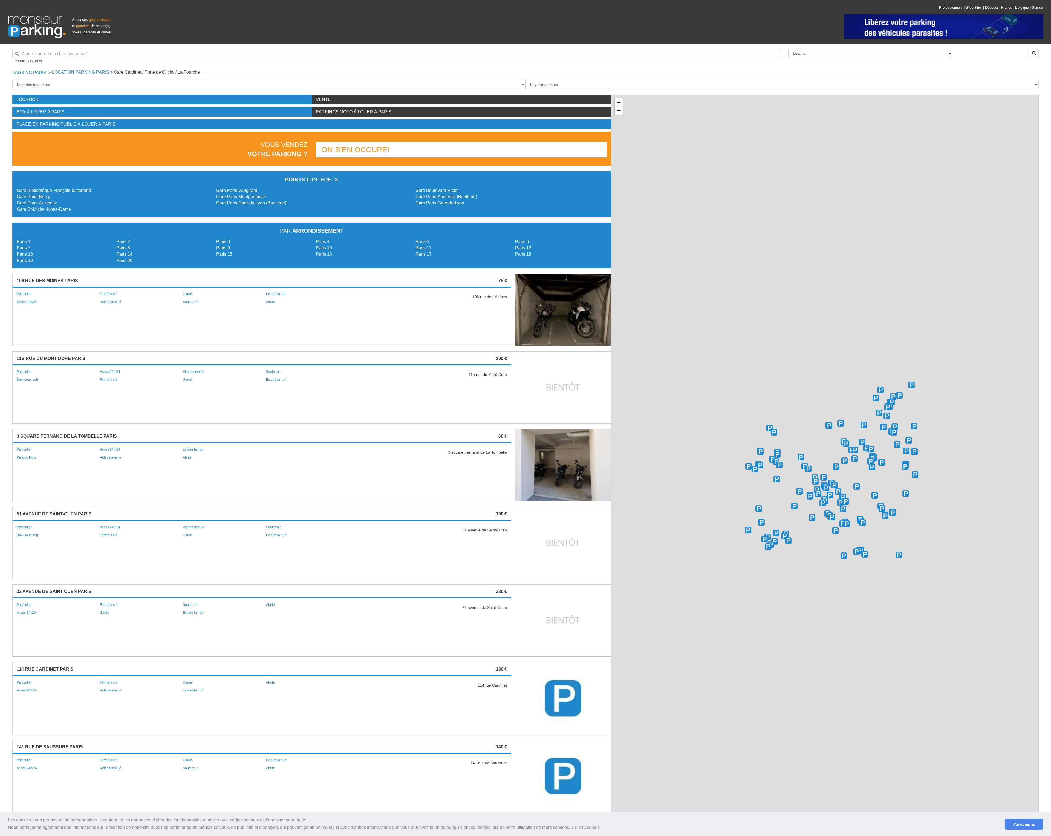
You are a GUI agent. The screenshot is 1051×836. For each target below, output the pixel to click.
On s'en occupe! (355, 149)
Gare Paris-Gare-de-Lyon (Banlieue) (251, 203)
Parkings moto (353, 111)
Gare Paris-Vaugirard (236, 190)
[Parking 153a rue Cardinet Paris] (846, 443)
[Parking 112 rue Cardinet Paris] (810, 496)
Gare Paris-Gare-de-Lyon (439, 203)
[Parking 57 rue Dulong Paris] (838, 491)
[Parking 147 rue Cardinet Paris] (836, 466)
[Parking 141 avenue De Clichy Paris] (862, 442)
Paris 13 (25, 254)
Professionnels (951, 7)
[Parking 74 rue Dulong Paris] (834, 485)
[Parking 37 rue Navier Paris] (899, 395)
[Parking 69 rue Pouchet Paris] (876, 398)
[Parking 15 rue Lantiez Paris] (887, 407)
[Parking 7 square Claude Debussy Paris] (822, 503)
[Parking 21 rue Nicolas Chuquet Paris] (755, 469)
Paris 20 (124, 260)
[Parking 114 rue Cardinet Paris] (818, 493)
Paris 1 (23, 241)
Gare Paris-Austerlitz (37, 203)
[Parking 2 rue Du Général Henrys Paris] (911, 385)
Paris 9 (223, 248)
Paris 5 (422, 241)
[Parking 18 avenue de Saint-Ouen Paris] (905, 466)
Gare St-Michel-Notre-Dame (44, 209)
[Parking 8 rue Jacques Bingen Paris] (812, 517)
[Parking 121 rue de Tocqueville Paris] (799, 491)
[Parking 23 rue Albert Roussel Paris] (774, 432)
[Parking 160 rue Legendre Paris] (897, 444)
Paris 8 (123, 248)
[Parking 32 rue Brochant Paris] (866, 448)
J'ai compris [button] (1024, 824)
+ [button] (619, 102)
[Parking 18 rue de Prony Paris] (784, 536)
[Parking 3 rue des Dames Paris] (905, 493)
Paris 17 (423, 254)
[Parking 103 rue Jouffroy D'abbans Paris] (748, 530)
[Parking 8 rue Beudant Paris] (862, 522)
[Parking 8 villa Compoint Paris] (894, 432)
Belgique (1022, 7)
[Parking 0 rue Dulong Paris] (843, 497)
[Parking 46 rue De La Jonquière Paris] (886, 416)
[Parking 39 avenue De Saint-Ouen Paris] (906, 451)
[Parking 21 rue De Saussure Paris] (843, 509)
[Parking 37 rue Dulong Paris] (845, 501)
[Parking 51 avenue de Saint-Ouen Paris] (908, 440)
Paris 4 (323, 241)
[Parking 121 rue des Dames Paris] (846, 524)
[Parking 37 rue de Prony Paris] (776, 533)
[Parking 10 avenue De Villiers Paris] (835, 530)
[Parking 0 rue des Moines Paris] (870, 449)
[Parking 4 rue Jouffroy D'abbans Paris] (823, 477)
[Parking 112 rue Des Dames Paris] (842, 523)
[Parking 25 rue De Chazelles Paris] (768, 546)
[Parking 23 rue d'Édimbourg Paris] (864, 554)
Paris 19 (25, 260)
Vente (323, 99)
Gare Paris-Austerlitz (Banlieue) (446, 196)
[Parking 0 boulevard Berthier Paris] (760, 451)
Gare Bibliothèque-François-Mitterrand (54, 190)
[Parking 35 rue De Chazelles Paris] (774, 541)
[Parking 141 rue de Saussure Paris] (815, 477)
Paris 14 (124, 254)
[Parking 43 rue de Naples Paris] (856, 551)
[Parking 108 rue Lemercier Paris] (855, 450)
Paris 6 (522, 241)
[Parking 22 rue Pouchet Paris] (864, 425)
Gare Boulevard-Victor (437, 190)
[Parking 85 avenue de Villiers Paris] (758, 508)
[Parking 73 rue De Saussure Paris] (826, 488)
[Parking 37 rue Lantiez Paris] (893, 396)
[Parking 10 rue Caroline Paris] (892, 512)
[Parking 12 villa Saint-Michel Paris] (914, 451)
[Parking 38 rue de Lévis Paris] (831, 517)
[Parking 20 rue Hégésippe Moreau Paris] (915, 474)
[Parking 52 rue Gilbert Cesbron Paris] (829, 425)
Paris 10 (324, 248)
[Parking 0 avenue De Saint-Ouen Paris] (914, 426)
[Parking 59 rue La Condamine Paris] (874, 495)
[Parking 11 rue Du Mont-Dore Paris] (885, 515)
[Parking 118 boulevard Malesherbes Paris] (794, 506)
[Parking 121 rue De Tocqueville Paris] (772, 459)
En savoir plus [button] (586, 827)
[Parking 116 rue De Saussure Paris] (808, 469)
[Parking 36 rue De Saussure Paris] (840, 502)
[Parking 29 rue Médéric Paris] (764, 539)
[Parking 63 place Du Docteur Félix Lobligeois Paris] (856, 486)
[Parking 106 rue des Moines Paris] (883, 427)
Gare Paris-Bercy (33, 196)
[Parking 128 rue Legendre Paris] (881, 462)
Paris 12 (523, 248)
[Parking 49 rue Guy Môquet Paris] (894, 426)
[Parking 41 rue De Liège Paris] (899, 555)
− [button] (619, 110)
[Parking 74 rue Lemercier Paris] (872, 467)
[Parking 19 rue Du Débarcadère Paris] (880, 390)
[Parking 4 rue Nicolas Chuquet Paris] (760, 465)
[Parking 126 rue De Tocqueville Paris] (779, 465)
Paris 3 (223, 241)
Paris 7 (23, 248)
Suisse (1037, 7)
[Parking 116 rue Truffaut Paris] (844, 460)
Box (40, 111)
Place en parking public (66, 124)
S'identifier (974, 7)
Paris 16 (324, 254)
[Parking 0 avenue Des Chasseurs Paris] (776, 479)
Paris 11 (423, 248)
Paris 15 (224, 254)
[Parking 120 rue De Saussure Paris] (804, 466)
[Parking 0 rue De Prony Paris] (761, 522)
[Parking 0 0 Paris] (801, 457)
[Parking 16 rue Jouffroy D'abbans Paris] (815, 481)
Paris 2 (123, 241)
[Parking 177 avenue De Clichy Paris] (840, 423)
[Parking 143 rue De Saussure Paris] (777, 454)
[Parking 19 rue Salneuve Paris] (830, 495)
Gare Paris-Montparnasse (241, 196)
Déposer (991, 7)
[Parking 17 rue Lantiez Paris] (891, 402)
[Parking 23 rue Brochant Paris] (854, 458)
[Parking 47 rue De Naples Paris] (844, 555)
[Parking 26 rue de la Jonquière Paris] (879, 413)
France (1006, 7)
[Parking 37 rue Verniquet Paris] (748, 466)
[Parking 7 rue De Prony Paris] (788, 540)
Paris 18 (523, 254)
